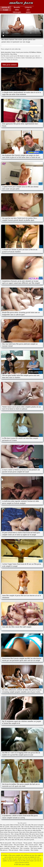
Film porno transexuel (37, 825)
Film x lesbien (34, 850)
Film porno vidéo (9, 839)
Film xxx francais (13, 850)
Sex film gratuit (36, 836)
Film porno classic (34, 834)
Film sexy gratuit (5, 825)
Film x (26, 846)
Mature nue (21, 830)
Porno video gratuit (31, 832)
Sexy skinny (13, 54)
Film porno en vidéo (30, 830)
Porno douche (21, 836)
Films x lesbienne (25, 838)
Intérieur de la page (5, 8)
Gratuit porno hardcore (22, 52)
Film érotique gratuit (6, 845)
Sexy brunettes (5, 54)
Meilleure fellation (36, 52)
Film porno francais (13, 832)
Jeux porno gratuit (29, 839)
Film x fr (15, 830)
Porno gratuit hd (34, 846)
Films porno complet (21, 3)
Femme (13, 52)
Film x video (20, 846)
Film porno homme (19, 845)
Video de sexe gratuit (14, 838)
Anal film (38, 830)
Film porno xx (3, 850)
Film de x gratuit (5, 827)
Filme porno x (8, 830)
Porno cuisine (3, 832)
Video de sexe (36, 828)
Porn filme (28, 836)
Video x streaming (24, 850)
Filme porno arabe (15, 827)
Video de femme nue (15, 825)
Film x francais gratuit (31, 845)
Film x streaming (24, 848)
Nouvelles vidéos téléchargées (17, 9)
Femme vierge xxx (5, 834)
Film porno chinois (27, 828)
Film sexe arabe (26, 825)
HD (30, 52)
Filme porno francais (10, 846)
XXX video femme (24, 834)
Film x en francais (17, 843)
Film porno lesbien (39, 843)
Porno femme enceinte (11, 836)
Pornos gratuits (28, 843)
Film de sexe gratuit (5, 843)
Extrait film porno (16, 828)
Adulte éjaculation (6, 52)
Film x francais (25, 827)
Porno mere (22, 832)
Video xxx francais (35, 827)
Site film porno (15, 848)
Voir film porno (19, 839)
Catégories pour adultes (28, 9)
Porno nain (40, 832)
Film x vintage (15, 834)
